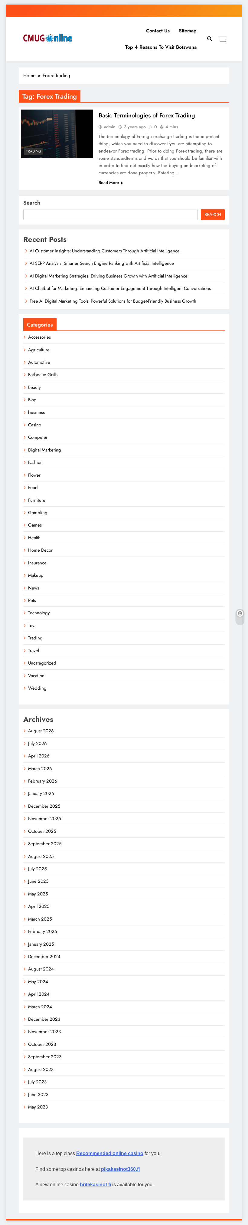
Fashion (35, 462)
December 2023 (44, 1019)
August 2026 (41, 730)
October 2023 (42, 1044)
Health (34, 537)
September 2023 (44, 1056)
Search (31, 203)
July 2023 (37, 1082)
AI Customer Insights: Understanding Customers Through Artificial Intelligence (105, 251)
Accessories (39, 337)
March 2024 (40, 1006)
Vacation (36, 675)
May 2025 (38, 894)
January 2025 (41, 944)
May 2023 (38, 1107)
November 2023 (44, 1031)
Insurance (37, 563)
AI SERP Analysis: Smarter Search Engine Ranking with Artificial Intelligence (102, 263)
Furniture (36, 500)
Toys (32, 625)
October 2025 (42, 831)
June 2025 (38, 881)
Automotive (39, 362)
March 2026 (40, 768)
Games (35, 525)
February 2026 (42, 781)
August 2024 (41, 969)
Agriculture (39, 349)
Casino (34, 425)
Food (33, 487)
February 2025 (42, 931)
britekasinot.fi (95, 1184)
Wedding (37, 688)
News (33, 588)
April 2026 (39, 756)
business (36, 412)
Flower (34, 475)
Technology (39, 612)
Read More (109, 182)
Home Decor (40, 550)
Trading (33, 151)
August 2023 (41, 1069)
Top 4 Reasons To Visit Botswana (161, 47)
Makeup (36, 575)
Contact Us (158, 30)
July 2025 (37, 868)
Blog (32, 399)
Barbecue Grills (42, 374)
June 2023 (38, 1094)
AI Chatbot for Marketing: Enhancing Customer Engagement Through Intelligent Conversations (120, 288)
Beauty (34, 387)
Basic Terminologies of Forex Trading (147, 115)
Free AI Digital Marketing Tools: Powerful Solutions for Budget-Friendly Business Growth (113, 301)
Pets (32, 600)
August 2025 (41, 856)
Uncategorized (42, 663)
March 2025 (40, 919)
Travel (33, 650)
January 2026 (41, 793)
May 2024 (38, 981)
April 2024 (39, 994)
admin (110, 127)
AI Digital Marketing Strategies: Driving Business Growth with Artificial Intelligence (109, 276)
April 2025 (38, 906)
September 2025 (44, 843)
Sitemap (188, 30)
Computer (37, 437)
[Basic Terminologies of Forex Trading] (57, 134)
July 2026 (37, 743)
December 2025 (44, 806)
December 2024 (44, 956)
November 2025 (44, 818)
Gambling (37, 512)
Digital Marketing (44, 450)
